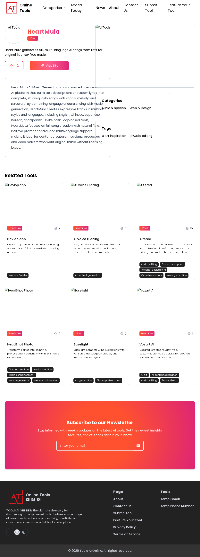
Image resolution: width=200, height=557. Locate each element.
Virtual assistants (151, 275)
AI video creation (19, 369)
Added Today (76, 8)
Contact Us (130, 8)
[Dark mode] (23, 532)
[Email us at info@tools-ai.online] (28, 499)
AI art (144, 375)
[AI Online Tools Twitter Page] (39, 499)
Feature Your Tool (179, 8)
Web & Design (140, 108)
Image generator (19, 380)
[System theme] (17, 532)
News (100, 7)
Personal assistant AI (153, 269)
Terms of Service (126, 534)
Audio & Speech (114, 108)
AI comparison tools (109, 380)
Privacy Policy (124, 527)
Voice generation (177, 275)
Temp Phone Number (177, 506)
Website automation (46, 380)
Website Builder (18, 275)
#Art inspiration (114, 136)
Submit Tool (151, 8)
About (114, 7)
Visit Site (52, 65)
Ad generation (83, 380)
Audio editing (149, 264)
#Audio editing (141, 136)
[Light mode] (10, 532)
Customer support (172, 264)
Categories (52, 7)
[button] (34, 231)
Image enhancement (21, 375)
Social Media (169, 380)
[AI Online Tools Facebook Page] (33, 499)
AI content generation (88, 275)
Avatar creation (42, 369)
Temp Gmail (170, 499)
